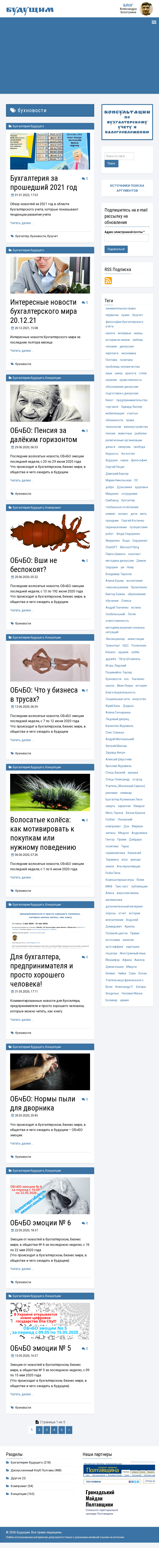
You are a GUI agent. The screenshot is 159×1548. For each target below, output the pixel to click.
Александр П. (124, 986)
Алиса (110, 893)
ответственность (117, 620)
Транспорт (113, 645)
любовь (137, 339)
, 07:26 (26, 854)
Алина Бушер (115, 580)
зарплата (112, 353)
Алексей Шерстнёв (119, 759)
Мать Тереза (114, 812)
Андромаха (139, 833)
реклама (111, 792)
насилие (111, 380)
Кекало (111, 652)
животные (125, 433)
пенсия (110, 433)
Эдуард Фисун (115, 752)
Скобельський (115, 614)
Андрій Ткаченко (117, 607)
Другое (16, 1478)
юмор (119, 373)
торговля (112, 406)
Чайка (122, 973)
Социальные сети (118, 699)
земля (110, 866)
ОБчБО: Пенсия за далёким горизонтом (43, 435)
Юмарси (139, 806)
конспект (134, 554)
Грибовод (112, 500)
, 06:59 (26, 706)
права (130, 420)
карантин (124, 806)
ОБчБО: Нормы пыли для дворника (42, 1103)
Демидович (114, 926)
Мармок (137, 826)
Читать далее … (22, 223)
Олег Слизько (115, 732)
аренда (135, 859)
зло (126, 679)
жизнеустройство (136, 426)
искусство (139, 699)
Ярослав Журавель (119, 766)
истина (136, 607)
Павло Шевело (116, 554)
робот (110, 533)
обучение (112, 600)
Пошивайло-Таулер (119, 672)
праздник (112, 520)
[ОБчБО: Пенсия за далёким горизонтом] (50, 403)
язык (109, 373)
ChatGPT (111, 547)
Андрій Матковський (120, 739)
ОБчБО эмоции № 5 (40, 1348)
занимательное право (121, 308)
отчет (122, 913)
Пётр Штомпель (130, 659)
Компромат (53, 507)
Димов (141, 560)
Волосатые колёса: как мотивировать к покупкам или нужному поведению (43, 833)
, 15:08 (26, 328)
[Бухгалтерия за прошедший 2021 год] (50, 151)
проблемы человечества (123, 366)
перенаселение (116, 527)
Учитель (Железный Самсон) (125, 786)
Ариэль (130, 926)
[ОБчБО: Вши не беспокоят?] (50, 533)
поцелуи (111, 953)
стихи (143, 373)
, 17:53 (26, 195)
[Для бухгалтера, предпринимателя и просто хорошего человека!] (50, 929)
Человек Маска (132, 993)
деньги (110, 446)
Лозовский (125, 819)
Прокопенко (139, 587)
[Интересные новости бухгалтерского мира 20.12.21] (50, 275)
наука (124, 460)
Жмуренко (113, 540)
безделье (112, 993)
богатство (128, 453)
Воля (109, 986)
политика (126, 359)
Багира (141, 986)
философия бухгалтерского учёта (124, 324)
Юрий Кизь (113, 705)
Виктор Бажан (115, 594)
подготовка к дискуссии (122, 393)
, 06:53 (26, 447)
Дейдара (135, 839)
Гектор (110, 839)
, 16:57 (26, 1355)
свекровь (124, 446)
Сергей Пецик (115, 466)
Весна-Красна (135, 812)
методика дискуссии (120, 560)
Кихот (110, 400)
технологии (113, 426)
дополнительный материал (124, 906)
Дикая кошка (115, 966)
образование (137, 594)
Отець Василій (115, 772)
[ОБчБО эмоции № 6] (50, 1195)
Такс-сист (121, 886)
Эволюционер (115, 639)
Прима (134, 933)
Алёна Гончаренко (118, 712)
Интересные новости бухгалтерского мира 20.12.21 (43, 311)
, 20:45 (26, 1115)
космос (123, 513)
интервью (124, 333)
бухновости (38, 236)
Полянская (138, 645)
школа (110, 685)
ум (122, 567)
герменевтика (115, 853)
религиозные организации (124, 440)
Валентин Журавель (120, 726)
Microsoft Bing (129, 547)
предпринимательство (132, 400)
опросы (111, 913)
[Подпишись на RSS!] (108, 280)
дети (134, 513)
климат (111, 513)
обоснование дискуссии (122, 386)
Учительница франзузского (124, 980)
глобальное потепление (122, 507)
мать (143, 513)
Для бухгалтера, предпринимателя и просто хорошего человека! (41, 970)
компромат (113, 826)
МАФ (109, 886)
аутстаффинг (115, 946)
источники (113, 940)
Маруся (131, 966)
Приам (121, 839)
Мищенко (112, 493)
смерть (110, 806)
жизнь (138, 333)
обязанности (114, 420)
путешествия (138, 527)
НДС (126, 645)
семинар (126, 792)
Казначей (134, 853)
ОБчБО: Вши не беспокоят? (33, 565)
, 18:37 (26, 1230)
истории (134, 913)
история (141, 685)
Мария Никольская (118, 480)
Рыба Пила (113, 873)
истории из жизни (118, 339)
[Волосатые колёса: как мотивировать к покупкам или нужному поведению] (50, 792)
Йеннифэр (113, 960)
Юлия (140, 879)
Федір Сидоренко (128, 533)
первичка (112, 315)
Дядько (128, 705)
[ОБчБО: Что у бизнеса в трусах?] (50, 662)
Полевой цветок (117, 933)
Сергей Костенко (132, 520)
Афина (127, 960)
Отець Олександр (118, 779)
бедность (112, 453)
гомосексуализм (117, 587)
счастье (132, 413)
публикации (139, 886)
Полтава (111, 359)
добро (110, 487)
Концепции (53, 377)
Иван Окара (125, 685)
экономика (128, 353)
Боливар (111, 1000)
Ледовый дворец (117, 719)
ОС (136, 480)
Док (126, 826)
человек (111, 346)
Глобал (110, 819)
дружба (111, 659)
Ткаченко (137, 679)
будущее (112, 460)
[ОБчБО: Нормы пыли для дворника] (50, 1071)
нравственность (131, 380)
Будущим (30, 10)
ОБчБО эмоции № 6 (40, 1222)
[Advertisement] (79, 65)
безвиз (110, 973)
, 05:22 (26, 577)
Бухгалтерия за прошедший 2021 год (43, 183)
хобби (135, 652)
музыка (133, 772)
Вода (126, 540)
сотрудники (129, 493)
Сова (132, 973)
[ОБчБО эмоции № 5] (50, 1321)
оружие (123, 652)
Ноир (130, 567)
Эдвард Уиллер (131, 406)
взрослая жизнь (128, 893)
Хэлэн (142, 973)
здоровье (141, 487)
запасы (111, 833)
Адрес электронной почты (125, 232)
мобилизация (115, 413)
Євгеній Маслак (116, 746)
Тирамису (112, 859)
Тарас (125, 846)
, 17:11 (26, 991)
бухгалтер (22, 236)
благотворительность (121, 692)
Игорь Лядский (116, 665)
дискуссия (127, 346)
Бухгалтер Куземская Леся (124, 799)
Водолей (132, 919)
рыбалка (141, 433)
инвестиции (136, 639)
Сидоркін (112, 567)
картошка (132, 946)
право (125, 315)
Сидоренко (139, 540)
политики (112, 846)
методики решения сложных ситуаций (125, 630)
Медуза (123, 833)
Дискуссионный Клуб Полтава (32, 1470)
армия (124, 1000)
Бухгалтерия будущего (28, 126)
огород (137, 779)
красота (130, 373)
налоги (110, 333)
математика (114, 899)
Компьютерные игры (120, 879)
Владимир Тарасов (119, 574)
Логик (132, 614)
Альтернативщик (128, 866)
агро (125, 859)
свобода (139, 446)
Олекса (126, 600)
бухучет (52, 236)
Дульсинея (124, 487)
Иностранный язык (133, 953)
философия (139, 460)
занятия (128, 940)
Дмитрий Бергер (117, 473)
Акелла (139, 960)
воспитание (134, 580)
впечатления (114, 919)
